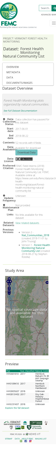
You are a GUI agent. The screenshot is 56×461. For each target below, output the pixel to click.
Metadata (13, 72)
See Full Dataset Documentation (20, 110)
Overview (12, 67)
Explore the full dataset (17, 407)
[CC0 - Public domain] (24, 159)
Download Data (26, 152)
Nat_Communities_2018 (35, 235)
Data (9, 77)
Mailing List (41, 438)
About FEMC (27, 438)
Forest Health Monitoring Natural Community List (23, 52)
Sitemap (8, 438)
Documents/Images (19, 83)
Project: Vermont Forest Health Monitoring (25, 40)
